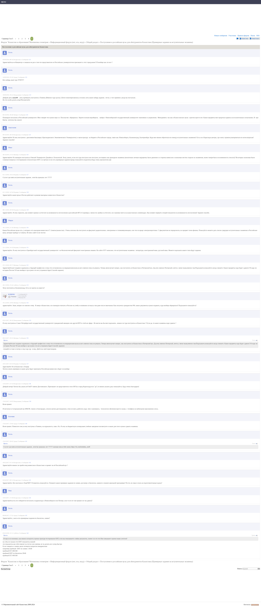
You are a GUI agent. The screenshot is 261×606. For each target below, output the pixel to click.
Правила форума (243, 35)
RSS (258, 35)
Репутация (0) (22, 296)
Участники (232, 35)
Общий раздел (92, 42)
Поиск (253, 35)
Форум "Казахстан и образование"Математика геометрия (24, 42)
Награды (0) (21, 297)
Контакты (247, 604)
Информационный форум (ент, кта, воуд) (67, 42)
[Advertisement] (63, 20)
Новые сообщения (220, 35)
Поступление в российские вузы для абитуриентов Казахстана (125, 42)
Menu (3, 2)
